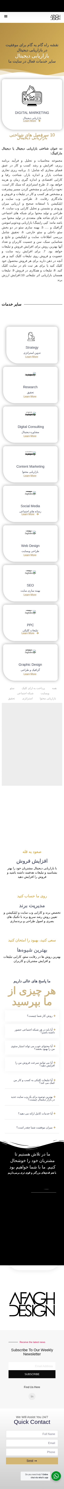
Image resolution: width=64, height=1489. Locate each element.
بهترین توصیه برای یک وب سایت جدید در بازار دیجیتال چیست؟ (33, 1098)
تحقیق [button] (11, 698)
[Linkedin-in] (32, 1396)
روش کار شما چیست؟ (40, 1015)
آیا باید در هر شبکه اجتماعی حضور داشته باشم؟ (35, 1031)
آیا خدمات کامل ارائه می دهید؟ (35, 1113)
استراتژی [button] (27, 698)
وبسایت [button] (45, 693)
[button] (5, 16)
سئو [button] (12, 688)
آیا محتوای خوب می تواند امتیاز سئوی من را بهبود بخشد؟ (33, 1047)
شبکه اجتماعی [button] (25, 693)
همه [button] (54, 688)
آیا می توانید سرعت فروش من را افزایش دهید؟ (35, 1064)
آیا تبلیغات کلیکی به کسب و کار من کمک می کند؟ (34, 1081)
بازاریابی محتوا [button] (48, 698)
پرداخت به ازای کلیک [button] (33, 688)
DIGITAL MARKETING (32, 113)
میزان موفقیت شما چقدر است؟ (34, 1127)
